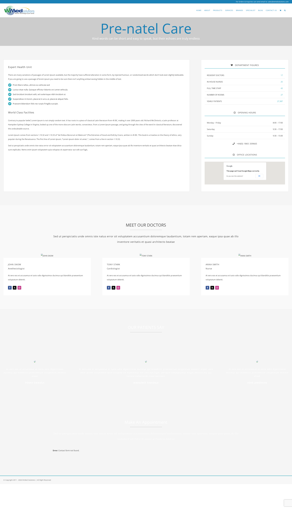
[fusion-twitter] (14, 288)
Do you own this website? (235, 176)
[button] (285, 10)
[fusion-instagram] (19, 288)
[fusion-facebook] (10, 288)
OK (259, 176)
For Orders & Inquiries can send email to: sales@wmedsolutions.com (262, 2)
